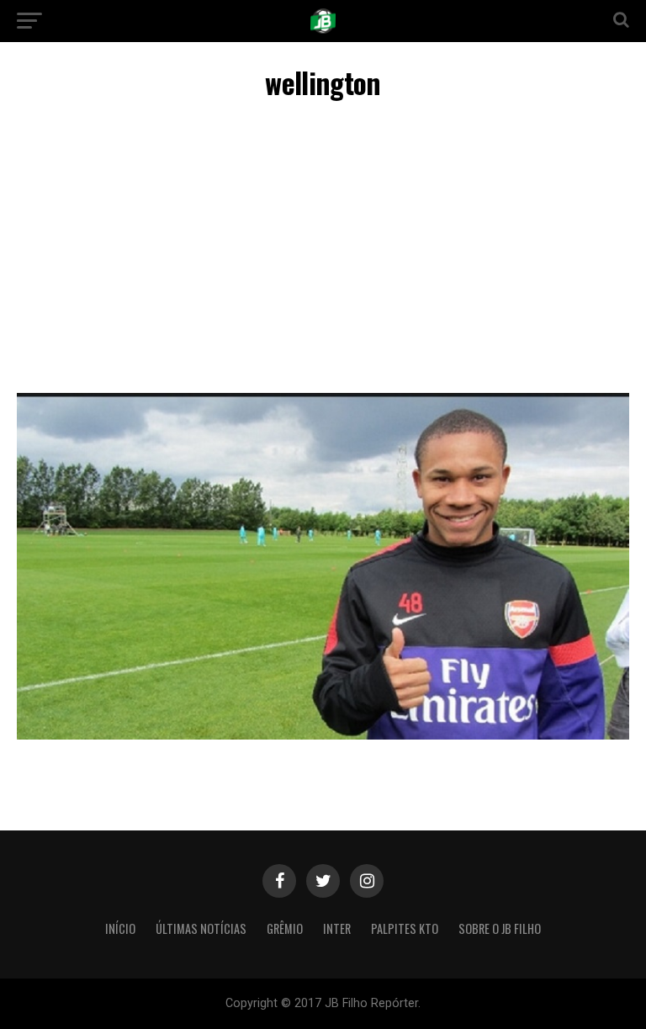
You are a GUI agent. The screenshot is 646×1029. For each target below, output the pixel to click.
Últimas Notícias (201, 928)
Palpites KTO (404, 928)
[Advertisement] (323, 250)
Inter (337, 928)
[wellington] (323, 735)
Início (120, 928)
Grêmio (285, 928)
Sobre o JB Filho (499, 928)
